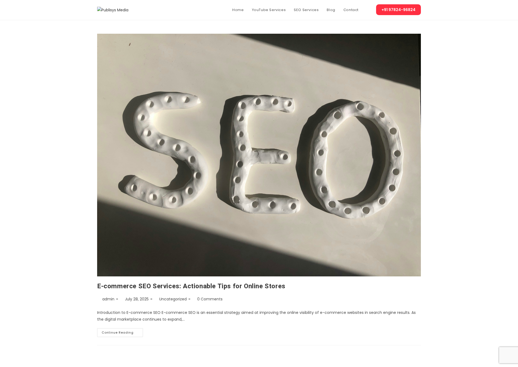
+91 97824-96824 (398, 9)
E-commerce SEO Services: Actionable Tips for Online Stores (191, 286)
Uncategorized (173, 299)
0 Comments (210, 299)
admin (108, 299)
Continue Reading (122, 331)
